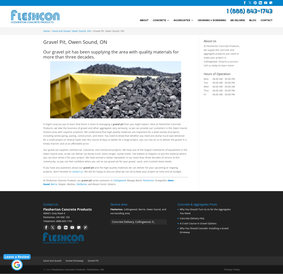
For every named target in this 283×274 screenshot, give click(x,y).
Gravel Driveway (75, 260)
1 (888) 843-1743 (250, 11)
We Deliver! (237, 20)
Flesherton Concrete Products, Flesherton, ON (78, 269)
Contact (267, 20)
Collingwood (119, 180)
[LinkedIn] (260, 3)
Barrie (54, 184)
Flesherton (148, 180)
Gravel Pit (93, 260)
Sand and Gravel (52, 260)
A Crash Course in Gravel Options (198, 223)
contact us (77, 171)
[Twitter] (250, 3)
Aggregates (182, 20)
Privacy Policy (232, 269)
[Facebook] (244, 3)
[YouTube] (265, 3)
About (144, 20)
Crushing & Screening (212, 20)
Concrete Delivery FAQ (192, 218)
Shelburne (81, 184)
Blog (252, 20)
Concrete (159, 20)
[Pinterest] (255, 3)
